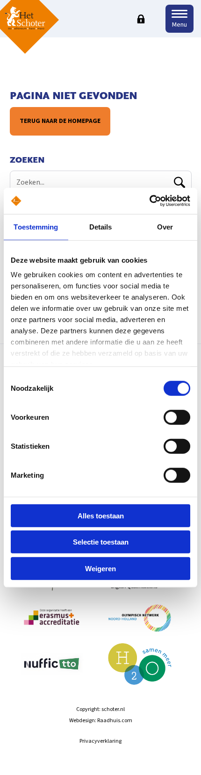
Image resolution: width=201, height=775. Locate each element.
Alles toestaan (101, 515)
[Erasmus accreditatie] (51, 622)
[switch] (177, 416)
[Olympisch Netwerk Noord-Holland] (139, 622)
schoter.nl (113, 709)
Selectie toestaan (101, 542)
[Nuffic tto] (51, 668)
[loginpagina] (140, 18)
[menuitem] (51, 622)
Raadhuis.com (114, 721)
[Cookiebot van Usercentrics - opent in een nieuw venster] (149, 201)
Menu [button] (179, 24)
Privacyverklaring (100, 741)
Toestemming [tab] (36, 226)
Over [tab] (165, 226)
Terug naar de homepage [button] (60, 121)
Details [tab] (100, 226)
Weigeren (100, 568)
